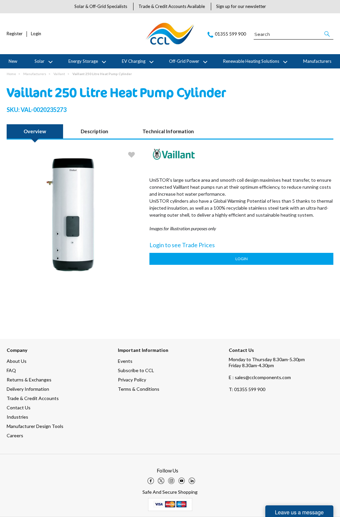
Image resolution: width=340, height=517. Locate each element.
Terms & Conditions (138, 389)
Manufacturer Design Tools (35, 426)
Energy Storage (83, 61)
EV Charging (133, 61)
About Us (17, 361)
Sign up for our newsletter (241, 6)
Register (15, 33)
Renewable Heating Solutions (251, 61)
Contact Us (19, 407)
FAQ (11, 370)
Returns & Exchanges (29, 379)
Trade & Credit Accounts (33, 398)
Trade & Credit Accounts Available (171, 6)
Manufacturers (317, 61)
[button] (327, 34)
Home (11, 74)
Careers (15, 435)
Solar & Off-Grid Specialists (100, 6)
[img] (150, 480)
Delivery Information (28, 389)
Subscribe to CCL (136, 370)
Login (36, 33)
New (13, 61)
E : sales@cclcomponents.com (260, 377)
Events (125, 361)
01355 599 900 (247, 389)
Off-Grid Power (184, 61)
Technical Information (168, 131)
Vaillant (59, 74)
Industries (17, 417)
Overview (35, 131)
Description (94, 131)
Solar (39, 61)
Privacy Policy (132, 379)
